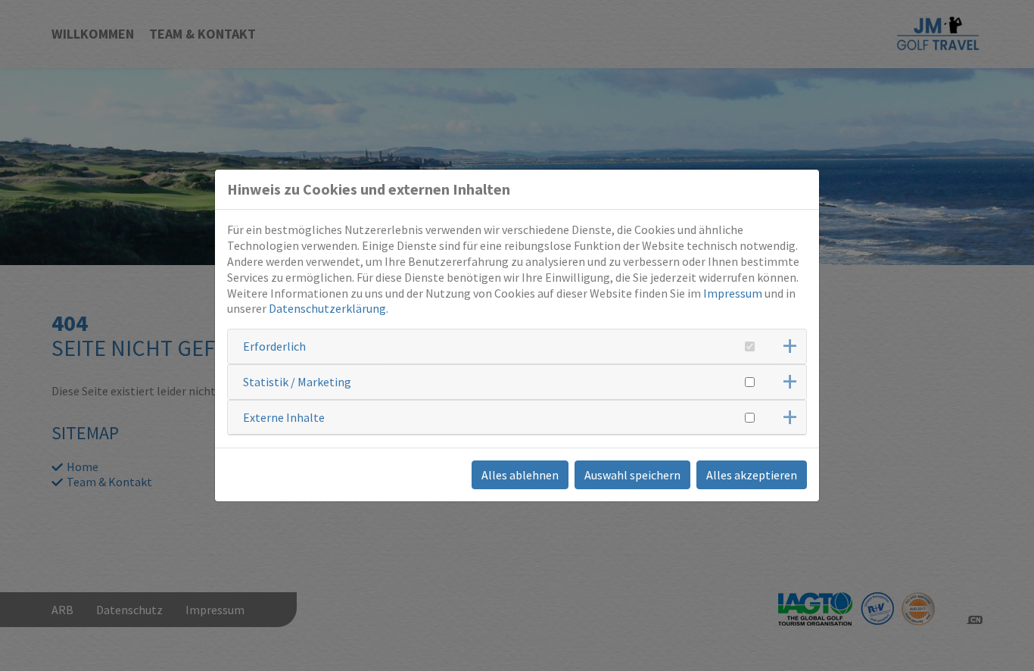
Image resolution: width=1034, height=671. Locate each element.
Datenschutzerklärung (327, 308)
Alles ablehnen (520, 474)
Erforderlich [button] (274, 346)
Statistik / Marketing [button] (297, 381)
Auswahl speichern (632, 474)
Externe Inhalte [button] (284, 417)
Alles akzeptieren (751, 474)
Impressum (732, 293)
